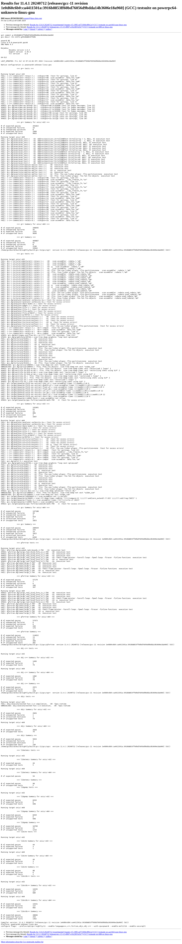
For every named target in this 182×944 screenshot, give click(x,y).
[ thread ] (32, 29)
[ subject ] (40, 29)
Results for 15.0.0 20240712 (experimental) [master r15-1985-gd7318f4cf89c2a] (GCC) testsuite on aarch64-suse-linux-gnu (78, 25)
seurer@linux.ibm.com (33, 18)
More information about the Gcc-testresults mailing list (22, 942)
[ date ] (26, 29)
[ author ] (48, 29)
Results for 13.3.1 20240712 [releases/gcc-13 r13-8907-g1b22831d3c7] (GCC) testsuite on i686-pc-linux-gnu (70, 27)
